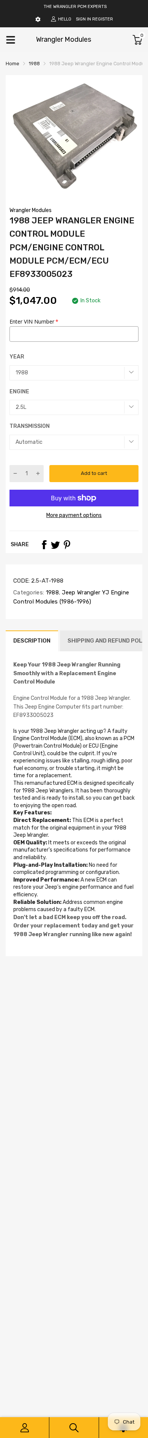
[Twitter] (55, 544)
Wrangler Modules (30, 210)
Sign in (83, 19)
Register (102, 19)
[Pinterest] (66, 544)
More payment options (74, 515)
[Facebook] (44, 544)
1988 (51, 592)
